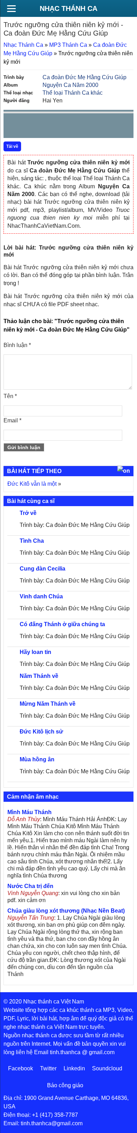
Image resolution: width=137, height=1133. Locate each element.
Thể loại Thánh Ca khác (73, 93)
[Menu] (11, 8)
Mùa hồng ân (37, 759)
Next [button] (49, 127)
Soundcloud (107, 1068)
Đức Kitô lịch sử (41, 732)
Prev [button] (13, 127)
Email (12, 420)
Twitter (48, 1068)
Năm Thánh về (39, 676)
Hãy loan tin (35, 652)
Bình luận (17, 345)
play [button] (30, 126)
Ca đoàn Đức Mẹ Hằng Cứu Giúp (84, 77)
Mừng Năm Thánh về (48, 704)
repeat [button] (72, 127)
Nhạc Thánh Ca (68, 8)
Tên (10, 396)
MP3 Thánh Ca (68, 45)
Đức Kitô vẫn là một (32, 484)
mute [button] (86, 126)
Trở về (28, 513)
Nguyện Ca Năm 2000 (70, 85)
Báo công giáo (65, 1085)
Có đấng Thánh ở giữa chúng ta (62, 624)
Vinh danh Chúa (41, 596)
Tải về (12, 146)
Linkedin (74, 1068)
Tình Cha (32, 541)
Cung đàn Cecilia (42, 569)
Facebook (20, 1068)
